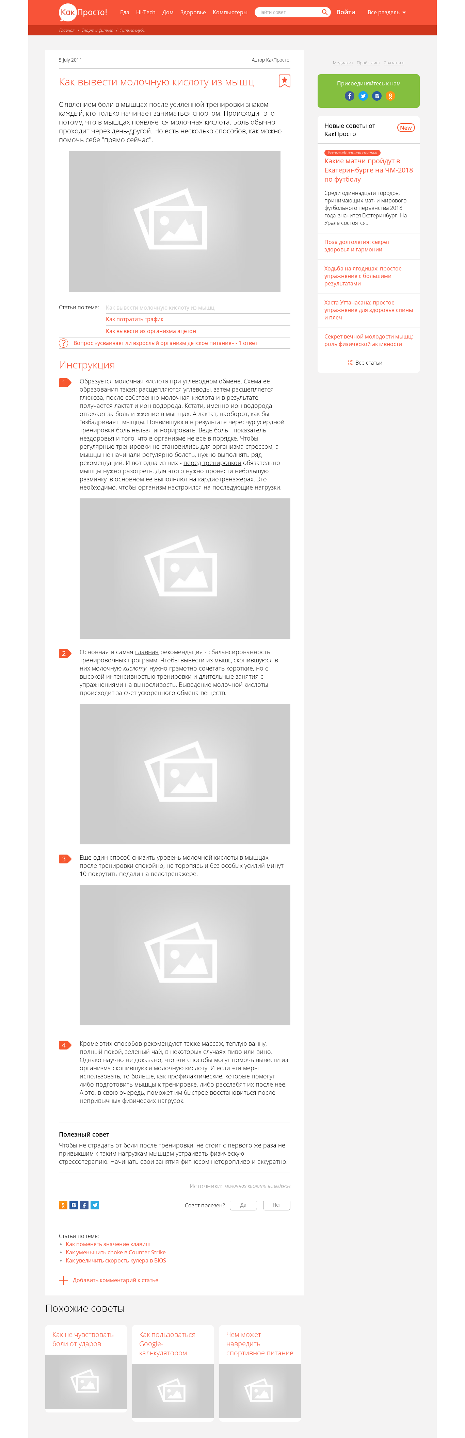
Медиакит (343, 63)
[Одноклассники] (390, 96)
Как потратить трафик (134, 319)
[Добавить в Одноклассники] (63, 1205)
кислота (156, 381)
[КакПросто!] (83, 12)
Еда (124, 12)
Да (243, 1205)
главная (147, 652)
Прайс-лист (368, 63)
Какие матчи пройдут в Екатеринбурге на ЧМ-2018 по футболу (368, 170)
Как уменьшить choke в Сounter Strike (116, 1252)
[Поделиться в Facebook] (84, 1205)
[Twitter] (363, 96)
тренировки (97, 430)
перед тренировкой (212, 463)
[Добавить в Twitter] (95, 1205)
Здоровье (193, 12)
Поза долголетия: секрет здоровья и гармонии (356, 245)
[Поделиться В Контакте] (73, 1205)
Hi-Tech (146, 12)
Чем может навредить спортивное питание (259, 1343)
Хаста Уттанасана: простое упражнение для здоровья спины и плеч (368, 310)
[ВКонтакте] (377, 96)
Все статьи (369, 362)
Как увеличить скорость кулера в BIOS (116, 1260)
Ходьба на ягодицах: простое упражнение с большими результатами (363, 276)
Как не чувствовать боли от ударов (83, 1339)
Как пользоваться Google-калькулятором (167, 1343)
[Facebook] (349, 96)
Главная (67, 30)
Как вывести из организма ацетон (151, 331)
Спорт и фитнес (97, 30)
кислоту (134, 668)
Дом (168, 12)
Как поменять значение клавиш (108, 1244)
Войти (345, 12)
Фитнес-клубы (132, 30)
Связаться (394, 63)
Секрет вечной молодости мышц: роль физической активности (368, 340)
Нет (277, 1205)
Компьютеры (230, 12)
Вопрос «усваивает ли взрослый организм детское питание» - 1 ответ (165, 343)
